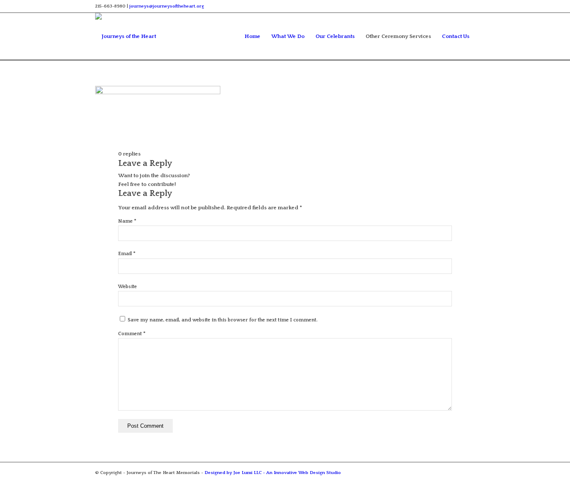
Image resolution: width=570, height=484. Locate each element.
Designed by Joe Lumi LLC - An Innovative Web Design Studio (272, 472)
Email (127, 253)
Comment (132, 333)
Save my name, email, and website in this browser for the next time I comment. (223, 320)
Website (127, 286)
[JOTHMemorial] (134, 36)
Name (127, 221)
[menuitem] (252, 36)
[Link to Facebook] (468, 6)
